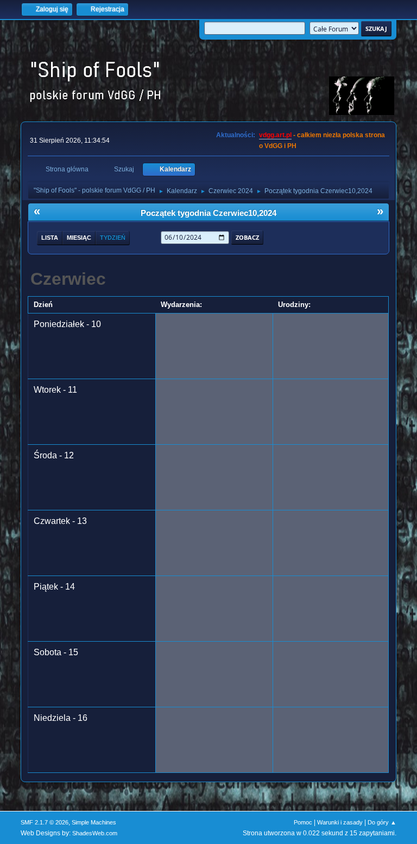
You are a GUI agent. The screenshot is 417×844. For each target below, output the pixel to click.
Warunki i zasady (340, 822)
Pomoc (303, 822)
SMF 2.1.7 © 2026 (44, 822)
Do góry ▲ (382, 822)
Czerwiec (68, 279)
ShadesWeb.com (94, 833)
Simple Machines (94, 822)
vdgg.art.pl (275, 135)
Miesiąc (79, 237)
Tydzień (112, 237)
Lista (49, 237)
